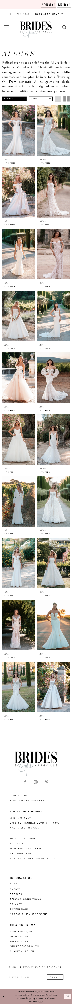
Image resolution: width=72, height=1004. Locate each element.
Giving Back (19, 909)
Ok (68, 996)
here (40, 1001)
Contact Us (19, 795)
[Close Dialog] (3, 996)
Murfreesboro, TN (24, 946)
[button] (7, 27)
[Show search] (64, 27)
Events (15, 889)
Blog (14, 884)
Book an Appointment (27, 800)
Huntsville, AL (21, 931)
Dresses (16, 894)
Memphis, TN (19, 936)
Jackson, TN (19, 941)
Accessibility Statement (29, 914)
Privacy (16, 904)
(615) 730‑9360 (20, 817)
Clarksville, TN (22, 951)
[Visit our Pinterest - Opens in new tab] (46, 782)
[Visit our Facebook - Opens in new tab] (25, 782)
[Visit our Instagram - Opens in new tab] (36, 782)
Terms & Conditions (25, 899)
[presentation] (18, 130)
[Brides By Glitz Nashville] (36, 30)
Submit (55, 977)
